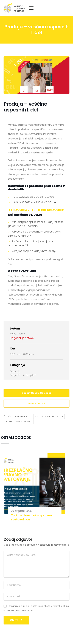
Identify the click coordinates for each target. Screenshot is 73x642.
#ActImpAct (22, 416)
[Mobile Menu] (31, 7)
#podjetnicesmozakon (49, 416)
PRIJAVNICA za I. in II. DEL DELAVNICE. (36, 210)
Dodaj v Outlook (36, 403)
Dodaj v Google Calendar (36, 392)
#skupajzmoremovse (18, 421)
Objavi (14, 620)
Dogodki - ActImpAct (23, 375)
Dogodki (15, 371)
